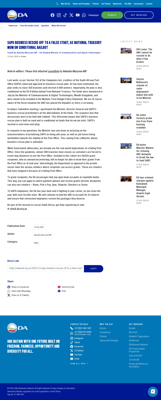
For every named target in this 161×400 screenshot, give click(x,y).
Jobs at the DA (135, 355)
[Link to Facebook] (52, 15)
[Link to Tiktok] (65, 15)
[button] (29, 287)
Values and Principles (81, 4)
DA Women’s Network (138, 344)
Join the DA (134, 359)
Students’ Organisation (139, 336)
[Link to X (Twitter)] (71, 15)
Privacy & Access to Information (63, 388)
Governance (138, 4)
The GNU (127, 4)
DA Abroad (134, 340)
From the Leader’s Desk (29, 25)
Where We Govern (59, 25)
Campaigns (93, 15)
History (103, 328)
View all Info (78, 364)
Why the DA (65, 4)
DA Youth (133, 332)
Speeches (45, 25)
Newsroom (117, 4)
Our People (105, 4)
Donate (132, 328)
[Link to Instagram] (59, 15)
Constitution (105, 332)
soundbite (53, 71)
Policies (95, 4)
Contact (149, 4)
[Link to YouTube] (78, 15)
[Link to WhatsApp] (84, 15)
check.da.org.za (18, 208)
